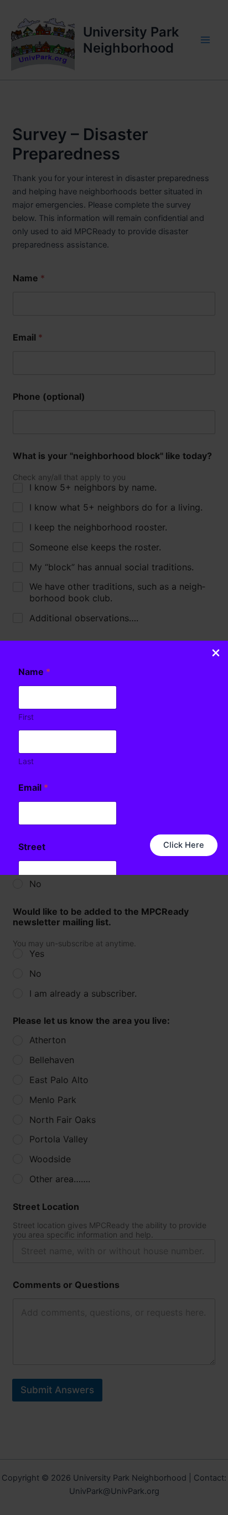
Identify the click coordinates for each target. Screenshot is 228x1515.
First (26, 717)
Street (31, 847)
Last (26, 761)
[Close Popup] (216, 654)
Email (33, 787)
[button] (183, 845)
